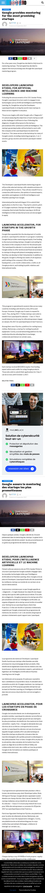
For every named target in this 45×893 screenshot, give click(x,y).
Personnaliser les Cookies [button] (27, 890)
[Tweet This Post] (17, 529)
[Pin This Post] (24, 58)
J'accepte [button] (13, 890)
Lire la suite (27, 886)
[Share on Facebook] (10, 58)
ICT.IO (13, 23)
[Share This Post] (15, 58)
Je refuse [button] (37, 886)
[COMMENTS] (34, 58)
